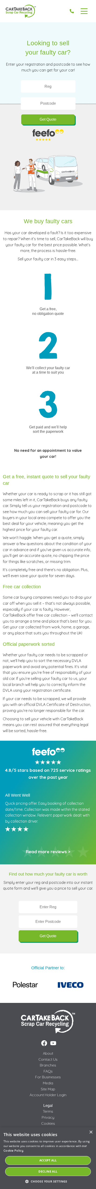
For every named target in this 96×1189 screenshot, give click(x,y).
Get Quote (48, 119)
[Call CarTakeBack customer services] (71, 11)
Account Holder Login (48, 1094)
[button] (48, 1181)
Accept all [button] (48, 1160)
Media (48, 1083)
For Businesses (48, 1077)
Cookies (48, 1123)
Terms (48, 1111)
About (48, 1053)
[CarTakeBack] (21, 11)
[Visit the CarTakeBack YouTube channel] (53, 1043)
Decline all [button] (47, 1171)
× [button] (91, 1132)
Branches (48, 1065)
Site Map (48, 1089)
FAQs (48, 1071)
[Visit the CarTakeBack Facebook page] (44, 1043)
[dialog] (48, 1158)
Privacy (48, 1117)
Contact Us (48, 1059)
